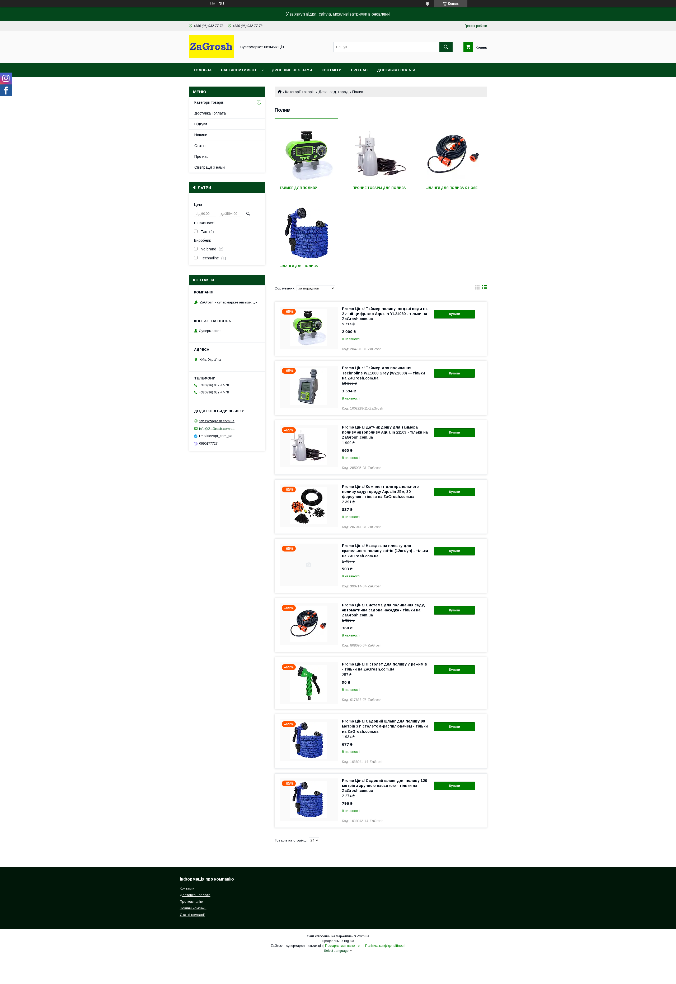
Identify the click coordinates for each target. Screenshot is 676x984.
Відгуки (200, 124)
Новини (200, 135)
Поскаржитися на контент (344, 946)
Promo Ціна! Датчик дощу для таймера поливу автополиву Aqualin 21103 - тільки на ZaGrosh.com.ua (385, 432)
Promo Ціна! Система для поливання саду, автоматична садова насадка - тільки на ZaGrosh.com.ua (383, 610)
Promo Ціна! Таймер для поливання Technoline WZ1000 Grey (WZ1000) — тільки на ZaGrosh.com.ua (383, 373)
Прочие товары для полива (379, 188)
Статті (199, 146)
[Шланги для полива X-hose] (454, 155)
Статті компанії (192, 915)
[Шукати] (446, 47)
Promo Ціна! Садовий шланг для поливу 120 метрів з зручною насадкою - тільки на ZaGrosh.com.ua (384, 785)
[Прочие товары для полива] (381, 155)
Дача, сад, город (333, 92)
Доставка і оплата (396, 70)
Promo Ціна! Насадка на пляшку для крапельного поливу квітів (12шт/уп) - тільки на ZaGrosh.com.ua (385, 551)
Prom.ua (363, 936)
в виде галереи (477, 288)
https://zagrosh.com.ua (216, 421)
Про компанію (191, 902)
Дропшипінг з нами (292, 70)
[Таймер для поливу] (308, 155)
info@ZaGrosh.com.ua (216, 428)
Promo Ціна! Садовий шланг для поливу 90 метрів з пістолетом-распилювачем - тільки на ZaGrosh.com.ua (385, 726)
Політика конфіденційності (385, 946)
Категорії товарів (299, 92)
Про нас (359, 70)
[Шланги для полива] (308, 233)
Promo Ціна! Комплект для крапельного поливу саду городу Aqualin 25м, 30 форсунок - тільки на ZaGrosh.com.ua (380, 491)
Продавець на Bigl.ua (338, 941)
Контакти (331, 70)
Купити (454, 314)
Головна (203, 70)
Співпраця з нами (209, 167)
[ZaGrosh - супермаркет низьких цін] (211, 56)
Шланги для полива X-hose (451, 188)
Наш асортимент (239, 70)
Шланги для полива (298, 266)
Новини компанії (193, 908)
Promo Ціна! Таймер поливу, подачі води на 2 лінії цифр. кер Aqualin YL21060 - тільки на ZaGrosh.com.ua (385, 314)
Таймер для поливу (298, 188)
